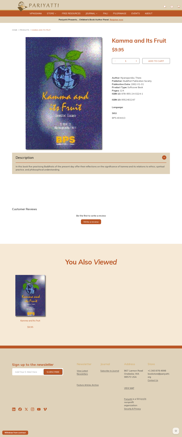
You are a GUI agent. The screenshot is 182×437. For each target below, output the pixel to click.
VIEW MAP (129, 388)
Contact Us (153, 380)
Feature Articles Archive (88, 385)
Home (14, 30)
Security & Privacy (132, 409)
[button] (51, 13)
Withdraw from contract (15, 432)
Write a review (91, 221)
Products (24, 30)
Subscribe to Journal (109, 370)
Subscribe (53, 371)
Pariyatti (128, 399)
